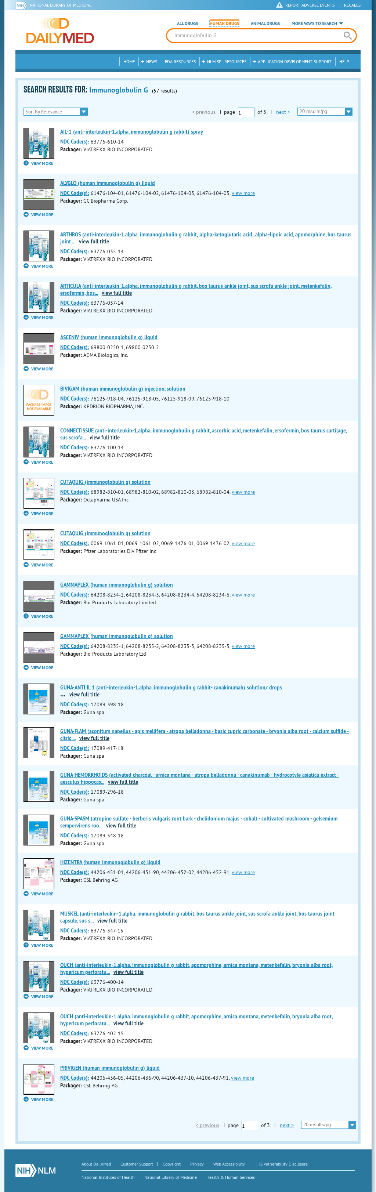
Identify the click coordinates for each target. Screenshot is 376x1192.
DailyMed (60, 30)
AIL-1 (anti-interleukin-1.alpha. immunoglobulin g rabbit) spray (131, 131)
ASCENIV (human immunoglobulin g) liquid (109, 337)
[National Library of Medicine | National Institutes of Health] (35, 1170)
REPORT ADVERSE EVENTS (310, 5)
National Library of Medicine (60, 5)
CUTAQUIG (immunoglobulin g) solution (105, 482)
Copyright (172, 1164)
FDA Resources (180, 61)
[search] (347, 35)
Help (344, 61)
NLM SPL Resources (226, 61)
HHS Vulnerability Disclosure (281, 1164)
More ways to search (314, 23)
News (151, 61)
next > (283, 111)
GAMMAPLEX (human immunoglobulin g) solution (116, 584)
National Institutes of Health (108, 1177)
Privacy (197, 1164)
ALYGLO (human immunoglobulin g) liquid (107, 183)
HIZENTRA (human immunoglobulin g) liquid (110, 862)
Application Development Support (295, 61)
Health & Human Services (230, 1177)
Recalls (352, 5)
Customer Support (136, 1164)
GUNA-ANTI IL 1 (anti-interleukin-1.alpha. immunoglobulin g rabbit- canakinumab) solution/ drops (171, 687)
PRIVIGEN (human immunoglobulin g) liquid (110, 1068)
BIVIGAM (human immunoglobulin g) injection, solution (122, 388)
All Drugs (187, 23)
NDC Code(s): (74, 141)
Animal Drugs (265, 23)
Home (129, 61)
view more (243, 193)
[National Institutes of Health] (22, 5)
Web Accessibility (229, 1164)
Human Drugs (224, 23)
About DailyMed (96, 1164)
